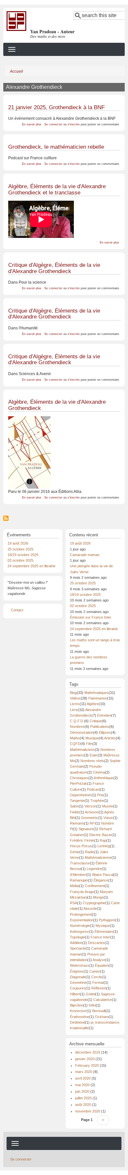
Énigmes (77, 971)
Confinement (95, 886)
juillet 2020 (83, 1098)
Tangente (77, 801)
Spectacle (78, 948)
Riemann (77, 823)
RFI (93, 823)
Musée (107, 806)
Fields (74, 812)
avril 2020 (83, 1078)
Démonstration (81, 732)
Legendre (94, 869)
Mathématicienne (98, 857)
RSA (73, 903)
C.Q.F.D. (77, 721)
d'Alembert (78, 875)
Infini (92, 1005)
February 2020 (87, 1065)
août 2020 (83, 1105)
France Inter (100, 937)
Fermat (98, 982)
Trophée (97, 801)
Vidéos (75, 698)
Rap (103, 840)
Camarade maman (84, 555)
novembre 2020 (87, 1111)
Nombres (77, 726)
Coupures (78, 988)
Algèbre (93, 704)
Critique (96, 721)
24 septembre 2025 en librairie (31, 566)
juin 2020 (82, 1091)
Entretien (104, 715)
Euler (94, 755)
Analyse (99, 960)
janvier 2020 (85, 1059)
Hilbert (75, 994)
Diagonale (78, 977)
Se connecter (53, 124)
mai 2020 (82, 1085)
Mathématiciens (82, 750)
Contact (17, 610)
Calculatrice (102, 1000)
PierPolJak (78, 783)
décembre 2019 (87, 1052)
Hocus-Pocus (81, 846)
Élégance (101, 880)
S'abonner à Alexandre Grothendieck (6, 518)
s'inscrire (74, 124)
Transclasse (80, 863)
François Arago (82, 892)
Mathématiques (96, 693)
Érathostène (79, 1017)
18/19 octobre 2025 (23, 555)
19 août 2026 (18, 543)
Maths (75, 738)
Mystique (103, 926)
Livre (74, 710)
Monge (98, 897)
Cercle (96, 977)
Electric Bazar (100, 835)
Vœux (108, 818)
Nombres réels (92, 761)
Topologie (77, 937)
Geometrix (89, 818)
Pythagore (107, 920)
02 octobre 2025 (20, 560)
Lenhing (103, 846)
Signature (86, 829)
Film (89, 744)
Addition (76, 943)
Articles (110, 738)
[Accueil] (16, 20)
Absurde (90, 908)
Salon (74, 806)
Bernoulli (99, 1011)
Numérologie (80, 926)
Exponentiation (81, 920)
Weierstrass (79, 965)
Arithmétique (103, 778)
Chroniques (79, 778)
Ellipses (105, 732)
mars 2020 (83, 1072)
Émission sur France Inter (90, 617)
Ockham (102, 1017)
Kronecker (78, 1011)
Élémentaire (104, 931)
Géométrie (78, 982)
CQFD (75, 744)
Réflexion (98, 988)
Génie (74, 852)
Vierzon (90, 806)
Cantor (94, 971)
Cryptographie (94, 903)
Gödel (90, 994)
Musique (92, 738)
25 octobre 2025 (20, 549)
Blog (73, 693)
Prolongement (81, 914)
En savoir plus (31, 124)
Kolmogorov (79, 931)
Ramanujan (79, 880)
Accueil (16, 71)
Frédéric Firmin (82, 840)
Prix (100, 795)
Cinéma (99, 772)
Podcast (93, 789)
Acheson (92, 812)
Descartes (96, 943)
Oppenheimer (81, 795)
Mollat (74, 886)
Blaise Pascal (103, 875)
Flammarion (97, 698)
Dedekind (77, 1022)
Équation (102, 965)
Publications (99, 726)
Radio (89, 852)
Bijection (76, 1005)
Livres (75, 704)
